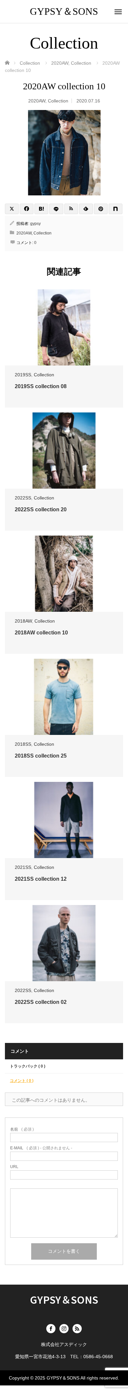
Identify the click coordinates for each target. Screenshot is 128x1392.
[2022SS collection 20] (64, 450)
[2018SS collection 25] (64, 697)
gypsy (35, 223)
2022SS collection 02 (41, 1002)
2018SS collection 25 (41, 756)
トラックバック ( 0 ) (27, 1066)
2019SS (23, 374)
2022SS (23, 497)
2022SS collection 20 (41, 509)
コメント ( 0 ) (21, 1080)
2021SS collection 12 (41, 879)
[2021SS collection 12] (64, 820)
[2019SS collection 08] (64, 327)
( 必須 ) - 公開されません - (41, 1148)
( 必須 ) (22, 1129)
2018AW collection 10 (41, 632)
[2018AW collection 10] (64, 574)
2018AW (23, 621)
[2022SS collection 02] (64, 943)
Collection (58, 100)
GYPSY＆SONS (64, 11)
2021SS (23, 867)
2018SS (23, 744)
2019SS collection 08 (41, 386)
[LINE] (56, 209)
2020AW (36, 100)
